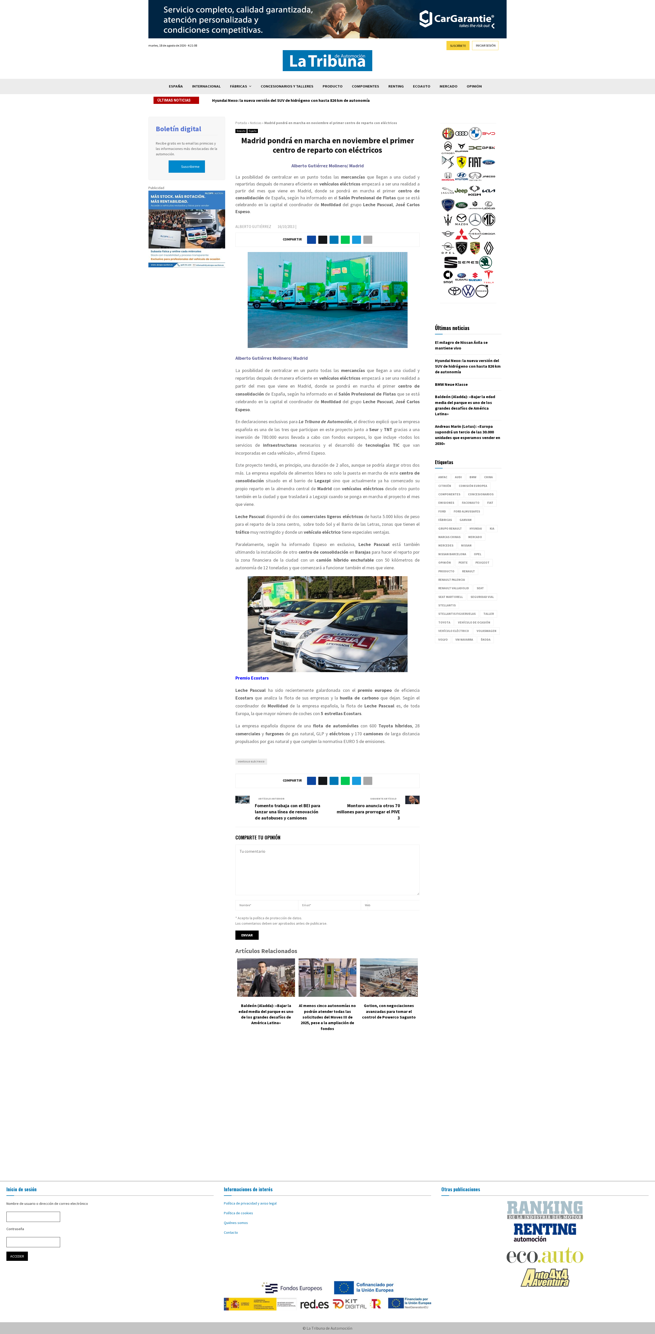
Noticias (255, 123)
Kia (492, 528)
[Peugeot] (461, 253)
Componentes (365, 86)
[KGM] (474, 196)
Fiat (490, 503)
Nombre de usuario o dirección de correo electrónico (47, 1203)
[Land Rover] (461, 210)
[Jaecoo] (488, 181)
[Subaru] (461, 282)
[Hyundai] (461, 181)
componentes (449, 494)
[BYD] (488, 138)
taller (488, 614)
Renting (396, 86)
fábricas (445, 520)
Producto (333, 86)
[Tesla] (488, 282)
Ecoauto (421, 86)
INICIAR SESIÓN (486, 45)
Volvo (443, 639)
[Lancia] (448, 210)
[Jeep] (461, 196)
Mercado (448, 86)
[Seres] (468, 267)
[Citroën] (448, 153)
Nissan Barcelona (452, 554)
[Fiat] (475, 167)
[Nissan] (475, 239)
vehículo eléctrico (251, 761)
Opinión (474, 86)
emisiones (446, 503)
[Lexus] (488, 210)
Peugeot (482, 562)
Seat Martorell (450, 597)
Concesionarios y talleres (287, 86)
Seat (480, 588)
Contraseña (15, 1229)
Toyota (444, 622)
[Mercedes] (475, 224)
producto (446, 571)
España (176, 86)
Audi (458, 477)
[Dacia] (475, 153)
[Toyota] (454, 296)
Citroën (444, 486)
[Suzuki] (475, 282)
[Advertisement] (327, 1110)
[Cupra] (461, 153)
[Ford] (488, 167)
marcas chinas (449, 537)
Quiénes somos (236, 1222)
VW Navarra (464, 639)
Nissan (466, 545)
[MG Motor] (488, 224)
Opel (477, 554)
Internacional (206, 86)
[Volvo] (481, 296)
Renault (468, 571)
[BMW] (475, 138)
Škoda (485, 639)
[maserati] (448, 224)
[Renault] (488, 253)
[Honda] (448, 181)
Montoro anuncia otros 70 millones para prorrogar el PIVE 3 (368, 812)
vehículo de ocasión (474, 622)
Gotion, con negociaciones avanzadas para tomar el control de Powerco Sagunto (389, 1011)
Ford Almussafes (467, 511)
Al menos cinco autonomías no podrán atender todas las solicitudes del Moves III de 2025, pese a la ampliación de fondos (327, 1017)
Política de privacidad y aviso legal (250, 1203)
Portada (241, 123)
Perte (463, 562)
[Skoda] (485, 267)
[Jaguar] (447, 196)
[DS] (448, 167)
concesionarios (481, 494)
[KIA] (489, 196)
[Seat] (450, 267)
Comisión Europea (473, 486)
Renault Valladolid (453, 588)
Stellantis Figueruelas (457, 614)
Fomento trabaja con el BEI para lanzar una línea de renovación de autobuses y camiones (287, 812)
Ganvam (466, 520)
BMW (473, 477)
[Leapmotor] (475, 210)
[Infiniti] (475, 181)
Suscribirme (190, 166)
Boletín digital (178, 128)
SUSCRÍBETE (458, 46)
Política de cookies (238, 1213)
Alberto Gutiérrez (253, 226)
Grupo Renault (450, 528)
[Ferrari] (461, 167)
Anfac (442, 477)
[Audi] (461, 138)
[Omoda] (488, 239)
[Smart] (448, 282)
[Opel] (448, 253)
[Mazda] (461, 224)
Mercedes (445, 545)
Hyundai (476, 528)
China (488, 477)
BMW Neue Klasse (228, 100)
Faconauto (470, 503)
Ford (442, 511)
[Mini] (448, 239)
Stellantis (447, 605)
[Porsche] (475, 253)
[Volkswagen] (468, 296)
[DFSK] (488, 153)
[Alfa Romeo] (448, 138)
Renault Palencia (451, 580)
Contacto (231, 1232)
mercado (475, 537)
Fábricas (238, 86)
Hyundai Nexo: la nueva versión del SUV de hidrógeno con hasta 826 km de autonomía (468, 366)
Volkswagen (486, 631)
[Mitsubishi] (461, 239)
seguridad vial (482, 597)
